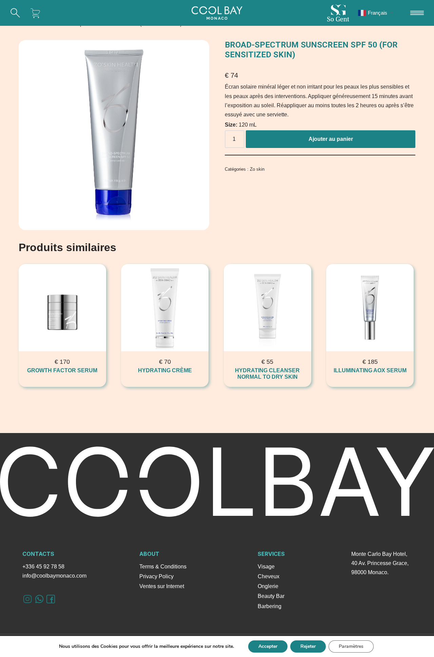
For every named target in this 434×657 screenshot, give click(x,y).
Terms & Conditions (162, 566)
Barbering (269, 606)
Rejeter (308, 646)
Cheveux (268, 576)
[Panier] (35, 13)
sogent (338, 12)
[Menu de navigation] (417, 12)
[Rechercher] (15, 13)
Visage (266, 566)
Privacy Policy (156, 576)
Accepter (267, 646)
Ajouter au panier (331, 139)
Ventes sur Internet (161, 586)
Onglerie (268, 586)
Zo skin (257, 169)
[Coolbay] (217, 13)
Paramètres (351, 646)
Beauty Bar (271, 596)
